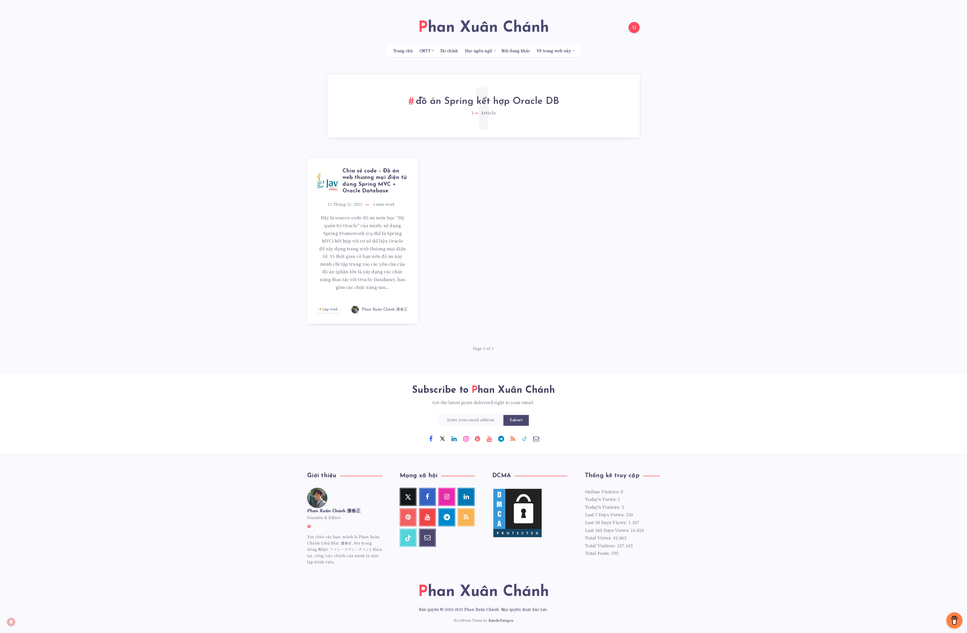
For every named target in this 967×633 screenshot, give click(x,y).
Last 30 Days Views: (606, 522)
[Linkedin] (454, 438)
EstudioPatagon (501, 620)
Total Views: (599, 537)
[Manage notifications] (11, 622)
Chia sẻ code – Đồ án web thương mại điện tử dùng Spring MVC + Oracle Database (374, 181)
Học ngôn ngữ (478, 50)
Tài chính (449, 50)
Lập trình (330, 309)
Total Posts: (598, 553)
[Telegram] (501, 438)
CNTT (425, 50)
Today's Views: (601, 499)
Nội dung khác (516, 50)
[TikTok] (524, 438)
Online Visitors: (603, 491)
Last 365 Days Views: (608, 530)
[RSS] (512, 438)
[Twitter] (442, 438)
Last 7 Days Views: (605, 514)
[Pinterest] (477, 438)
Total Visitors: (601, 545)
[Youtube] (489, 438)
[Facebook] (431, 438)
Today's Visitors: (603, 507)
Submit (516, 420)
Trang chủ (403, 50)
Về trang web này (554, 50)
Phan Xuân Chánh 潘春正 (334, 511)
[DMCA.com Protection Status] (517, 536)
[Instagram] (466, 438)
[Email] (536, 438)
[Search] (634, 27)
